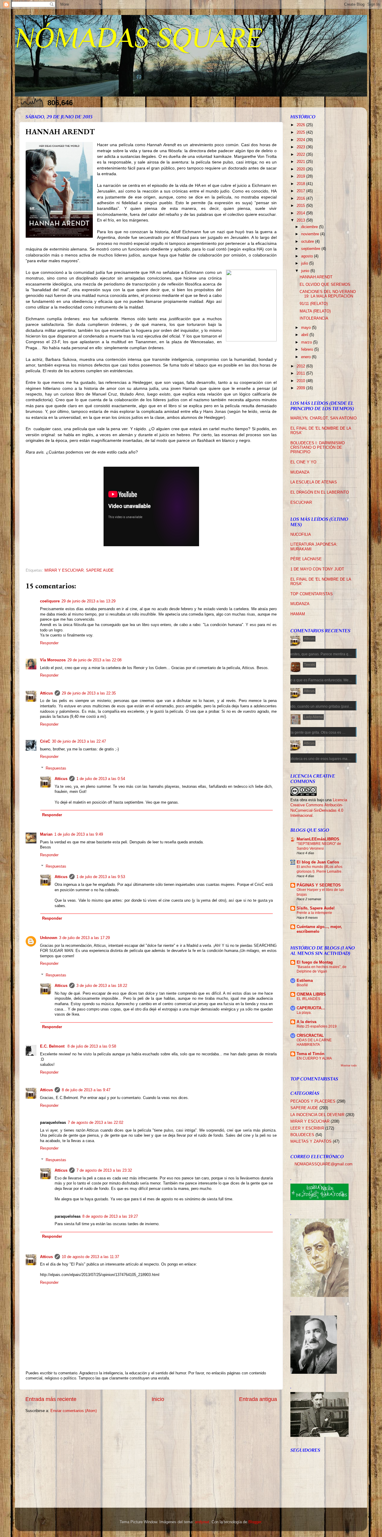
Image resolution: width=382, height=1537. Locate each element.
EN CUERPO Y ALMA (314, 1058)
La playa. (304, 1013)
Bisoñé (302, 985)
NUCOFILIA (300, 534)
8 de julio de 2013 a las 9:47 (86, 1090)
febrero (307, 349)
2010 (301, 381)
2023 (301, 147)
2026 (301, 125)
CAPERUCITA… (311, 1008)
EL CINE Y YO (303, 462)
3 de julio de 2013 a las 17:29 (84, 938)
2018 (301, 184)
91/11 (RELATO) (314, 304)
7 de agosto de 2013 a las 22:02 (95, 1123)
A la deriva (306, 1022)
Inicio (158, 1399)
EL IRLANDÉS (308, 999)
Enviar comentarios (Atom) (73, 1411)
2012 (301, 366)
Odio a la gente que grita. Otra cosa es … (312, 732)
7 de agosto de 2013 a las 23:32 (104, 1170)
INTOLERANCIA (314, 318)
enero (306, 357)
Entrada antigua (258, 1399)
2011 (301, 373)
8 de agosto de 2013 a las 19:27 (110, 1216)
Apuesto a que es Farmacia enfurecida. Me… (315, 680)
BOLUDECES (302, 1135)
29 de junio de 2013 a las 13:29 (88, 601)
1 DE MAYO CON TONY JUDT (317, 569)
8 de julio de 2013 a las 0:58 (91, 1046)
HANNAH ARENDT (316, 277)
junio (305, 271)
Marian (46, 834)
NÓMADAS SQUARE (138, 38)
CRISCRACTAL (310, 1036)
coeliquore (50, 601)
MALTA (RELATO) (315, 311)
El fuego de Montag (315, 962)
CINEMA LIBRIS (311, 994)
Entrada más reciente (50, 1399)
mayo (306, 328)
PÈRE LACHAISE (306, 559)
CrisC (45, 741)
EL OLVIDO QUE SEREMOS (325, 285)
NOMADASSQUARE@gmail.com (323, 1164)
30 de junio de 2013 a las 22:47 (79, 741)
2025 (301, 132)
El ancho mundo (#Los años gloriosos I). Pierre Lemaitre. (319, 869)
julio (305, 263)
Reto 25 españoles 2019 (317, 1026)
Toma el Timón (310, 1054)
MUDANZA (299, 472)
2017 (301, 191)
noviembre (310, 234)
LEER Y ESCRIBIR (307, 1128)
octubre (308, 241)
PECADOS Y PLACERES (312, 1101)
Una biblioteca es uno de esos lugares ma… (315, 759)
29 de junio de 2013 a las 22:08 (94, 660)
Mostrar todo (349, 1065)
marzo (307, 342)
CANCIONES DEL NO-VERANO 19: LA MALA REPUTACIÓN (328, 294)
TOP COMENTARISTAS (311, 594)
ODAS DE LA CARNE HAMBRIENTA (314, 1042)
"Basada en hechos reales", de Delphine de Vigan (321, 969)
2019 (301, 176)
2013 (301, 220)
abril (305, 335)
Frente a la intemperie (314, 913)
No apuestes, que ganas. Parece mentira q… (315, 654)
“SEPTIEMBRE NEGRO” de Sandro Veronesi (319, 846)
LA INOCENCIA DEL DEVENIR (317, 1115)
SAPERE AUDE (100, 570)
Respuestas (56, 768)
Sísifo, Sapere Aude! (316, 908)
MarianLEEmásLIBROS (318, 839)
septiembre (311, 249)
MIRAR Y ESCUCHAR (64, 570)
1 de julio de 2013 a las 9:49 (78, 834)
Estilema (305, 981)
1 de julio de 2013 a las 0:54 (100, 779)
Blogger (254, 1522)
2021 (301, 162)
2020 (301, 169)
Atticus (46, 693)
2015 (301, 206)
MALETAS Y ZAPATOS (311, 1141)
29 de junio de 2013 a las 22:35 (89, 693)
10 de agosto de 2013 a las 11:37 (90, 1257)
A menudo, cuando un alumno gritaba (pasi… (315, 706)
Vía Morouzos (53, 660)
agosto (307, 256)
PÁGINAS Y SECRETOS (319, 885)
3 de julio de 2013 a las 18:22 (101, 986)
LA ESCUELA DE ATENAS (313, 482)
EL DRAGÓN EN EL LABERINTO (319, 492)
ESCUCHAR (301, 502)
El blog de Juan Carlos (318, 862)
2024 (301, 140)
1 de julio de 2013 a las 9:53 (100, 877)
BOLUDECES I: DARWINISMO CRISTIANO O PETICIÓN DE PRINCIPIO (317, 447)
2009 (301, 388)
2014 (301, 213)
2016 (301, 198)
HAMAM (297, 614)
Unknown (48, 938)
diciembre (310, 227)
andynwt (202, 1522)
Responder (49, 643)
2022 (301, 154)
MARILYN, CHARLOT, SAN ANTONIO (323, 418)
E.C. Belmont (53, 1046)
